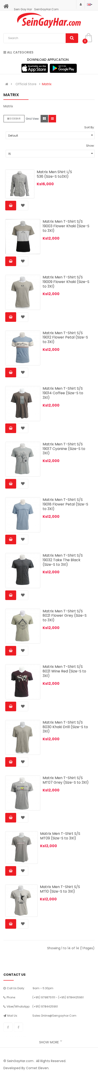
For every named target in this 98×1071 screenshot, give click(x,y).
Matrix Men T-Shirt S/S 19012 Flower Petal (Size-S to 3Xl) (65, 337)
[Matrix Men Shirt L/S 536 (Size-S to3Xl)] (19, 184)
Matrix (47, 84)
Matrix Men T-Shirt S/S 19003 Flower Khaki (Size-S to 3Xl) (66, 226)
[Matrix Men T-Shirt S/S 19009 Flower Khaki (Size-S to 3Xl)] (22, 292)
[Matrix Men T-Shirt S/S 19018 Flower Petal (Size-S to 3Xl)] (22, 514)
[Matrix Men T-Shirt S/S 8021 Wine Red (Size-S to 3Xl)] (22, 681)
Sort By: (89, 127)
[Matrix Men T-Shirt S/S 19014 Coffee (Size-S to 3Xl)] (22, 403)
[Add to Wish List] (22, 205)
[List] (52, 118)
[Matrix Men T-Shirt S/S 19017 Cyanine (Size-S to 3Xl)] (22, 459)
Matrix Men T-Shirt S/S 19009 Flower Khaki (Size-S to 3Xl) (66, 282)
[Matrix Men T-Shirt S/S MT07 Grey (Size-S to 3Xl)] (22, 793)
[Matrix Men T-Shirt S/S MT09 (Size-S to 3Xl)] (21, 847)
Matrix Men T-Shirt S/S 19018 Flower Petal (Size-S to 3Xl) (65, 504)
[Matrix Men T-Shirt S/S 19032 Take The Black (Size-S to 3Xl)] (22, 570)
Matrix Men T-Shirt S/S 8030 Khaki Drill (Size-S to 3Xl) (65, 727)
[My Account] (80, 4)
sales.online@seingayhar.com (54, 1016)
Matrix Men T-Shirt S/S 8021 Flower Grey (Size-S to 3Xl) (65, 615)
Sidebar (15, 118)
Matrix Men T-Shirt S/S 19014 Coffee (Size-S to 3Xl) (63, 393)
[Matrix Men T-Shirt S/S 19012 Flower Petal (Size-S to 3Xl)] (22, 348)
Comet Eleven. (37, 1068)
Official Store (25, 84)
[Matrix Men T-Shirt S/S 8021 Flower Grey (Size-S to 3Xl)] (22, 626)
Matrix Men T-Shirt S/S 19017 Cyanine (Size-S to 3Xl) (64, 449)
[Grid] (44, 118)
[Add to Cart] (10, 205)
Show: (90, 146)
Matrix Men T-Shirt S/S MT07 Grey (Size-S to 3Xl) (66, 780)
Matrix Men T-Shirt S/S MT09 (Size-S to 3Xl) (60, 836)
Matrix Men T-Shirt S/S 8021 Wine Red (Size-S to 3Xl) (64, 671)
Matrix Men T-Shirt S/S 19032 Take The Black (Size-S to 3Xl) (63, 560)
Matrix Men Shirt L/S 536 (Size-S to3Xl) (54, 174)
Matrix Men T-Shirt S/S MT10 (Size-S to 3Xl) (60, 889)
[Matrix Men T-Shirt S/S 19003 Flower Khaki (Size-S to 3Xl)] (22, 236)
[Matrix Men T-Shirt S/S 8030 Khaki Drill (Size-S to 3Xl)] (22, 737)
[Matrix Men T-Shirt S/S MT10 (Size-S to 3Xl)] (21, 901)
